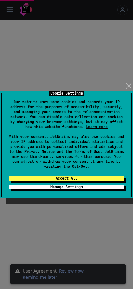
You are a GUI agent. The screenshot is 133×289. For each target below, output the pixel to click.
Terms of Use (87, 151)
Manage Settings (66, 187)
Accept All (66, 178)
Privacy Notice (39, 151)
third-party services (51, 156)
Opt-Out (79, 166)
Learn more (97, 126)
